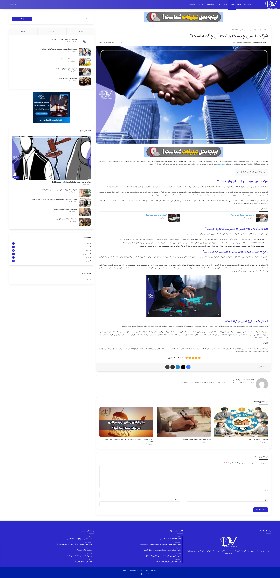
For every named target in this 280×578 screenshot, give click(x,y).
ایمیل (266, 500)
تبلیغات (192, 4)
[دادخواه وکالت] (271, 4)
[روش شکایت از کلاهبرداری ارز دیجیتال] (85, 222)
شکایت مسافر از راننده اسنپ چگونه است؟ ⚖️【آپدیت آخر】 (58, 190)
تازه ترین (52, 31)
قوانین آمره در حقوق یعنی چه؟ (68, 78)
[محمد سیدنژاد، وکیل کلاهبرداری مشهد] (85, 212)
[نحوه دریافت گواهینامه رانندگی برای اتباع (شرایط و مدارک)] (85, 52)
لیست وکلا (247, 4)
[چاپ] (167, 367)
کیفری (225, 4)
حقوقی (232, 4)
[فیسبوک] (188, 367)
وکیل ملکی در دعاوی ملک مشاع (258, 439)
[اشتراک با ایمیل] (172, 367)
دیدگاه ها (23, 31)
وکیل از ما (88, 279)
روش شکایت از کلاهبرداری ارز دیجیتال (65, 219)
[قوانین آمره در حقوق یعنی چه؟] (85, 81)
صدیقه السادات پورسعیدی (259, 42)
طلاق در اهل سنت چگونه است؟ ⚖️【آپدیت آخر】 (71, 182)
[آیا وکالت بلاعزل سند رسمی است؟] (174, 218)
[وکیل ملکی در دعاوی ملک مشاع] (241, 422)
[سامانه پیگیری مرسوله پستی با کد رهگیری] (85, 42)
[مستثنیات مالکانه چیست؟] (85, 62)
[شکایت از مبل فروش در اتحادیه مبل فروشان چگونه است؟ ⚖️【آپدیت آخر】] (85, 202)
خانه (265, 30)
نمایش (239, 172)
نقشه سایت (145, 574)
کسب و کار (210, 4)
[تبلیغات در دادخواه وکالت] (183, 17)
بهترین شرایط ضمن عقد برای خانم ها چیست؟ (197, 439)
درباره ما (201, 4)
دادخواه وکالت (220, 164)
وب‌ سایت (177, 500)
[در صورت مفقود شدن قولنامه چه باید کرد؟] (262, 218)
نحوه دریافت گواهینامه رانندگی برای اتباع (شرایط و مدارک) (59, 49)
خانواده (239, 4)
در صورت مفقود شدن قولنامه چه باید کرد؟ (241, 215)
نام (266, 490)
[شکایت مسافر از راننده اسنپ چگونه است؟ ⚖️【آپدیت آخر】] (85, 193)
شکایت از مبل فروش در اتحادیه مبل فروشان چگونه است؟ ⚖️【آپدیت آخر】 (54, 199)
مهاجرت (87, 261)
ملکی (218, 4)
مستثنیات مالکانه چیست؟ (69, 59)
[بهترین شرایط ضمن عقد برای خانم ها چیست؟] (184, 422)
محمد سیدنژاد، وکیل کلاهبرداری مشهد (65, 209)
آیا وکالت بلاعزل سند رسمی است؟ (156, 215)
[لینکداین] (178, 367)
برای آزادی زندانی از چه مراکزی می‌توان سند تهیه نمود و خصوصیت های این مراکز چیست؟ (128, 440)
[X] (183, 367)
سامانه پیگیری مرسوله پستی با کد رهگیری (64, 39)
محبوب (80, 31)
